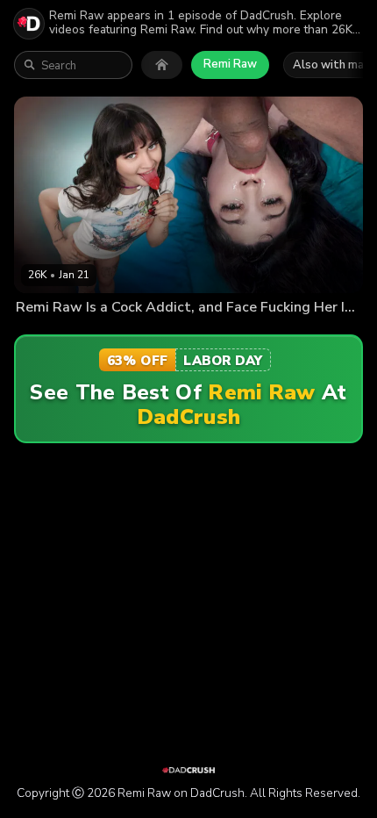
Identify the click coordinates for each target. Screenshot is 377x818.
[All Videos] (161, 65)
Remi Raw (230, 64)
